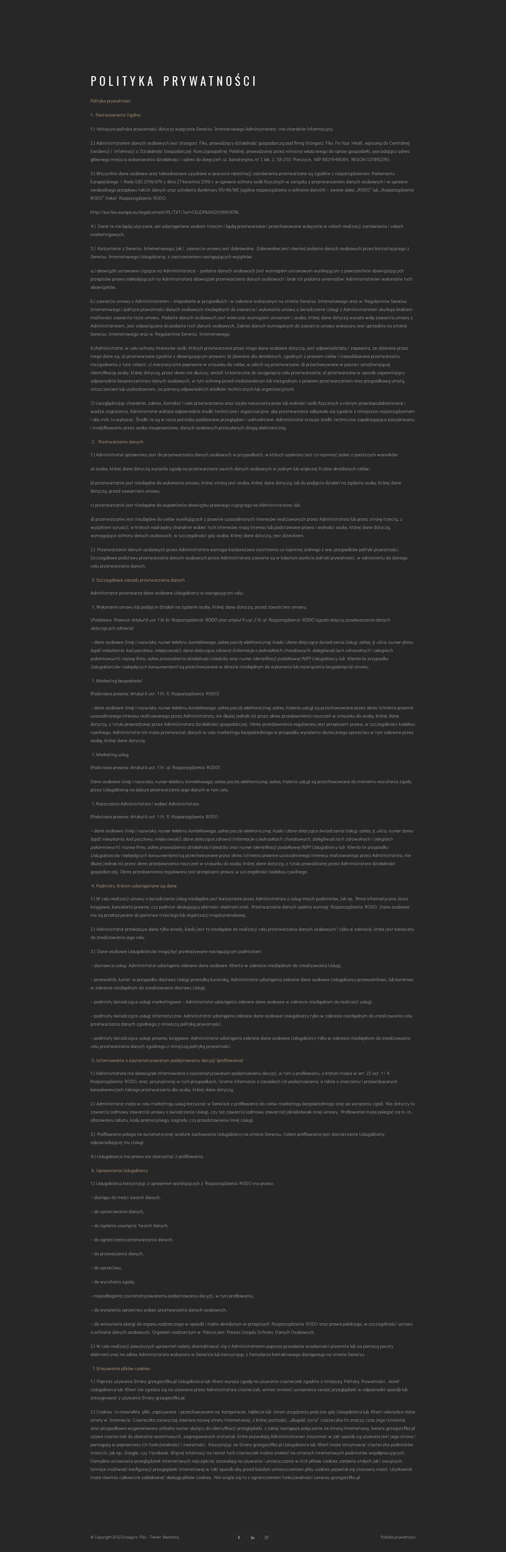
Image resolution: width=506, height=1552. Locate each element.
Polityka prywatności (398, 1537)
